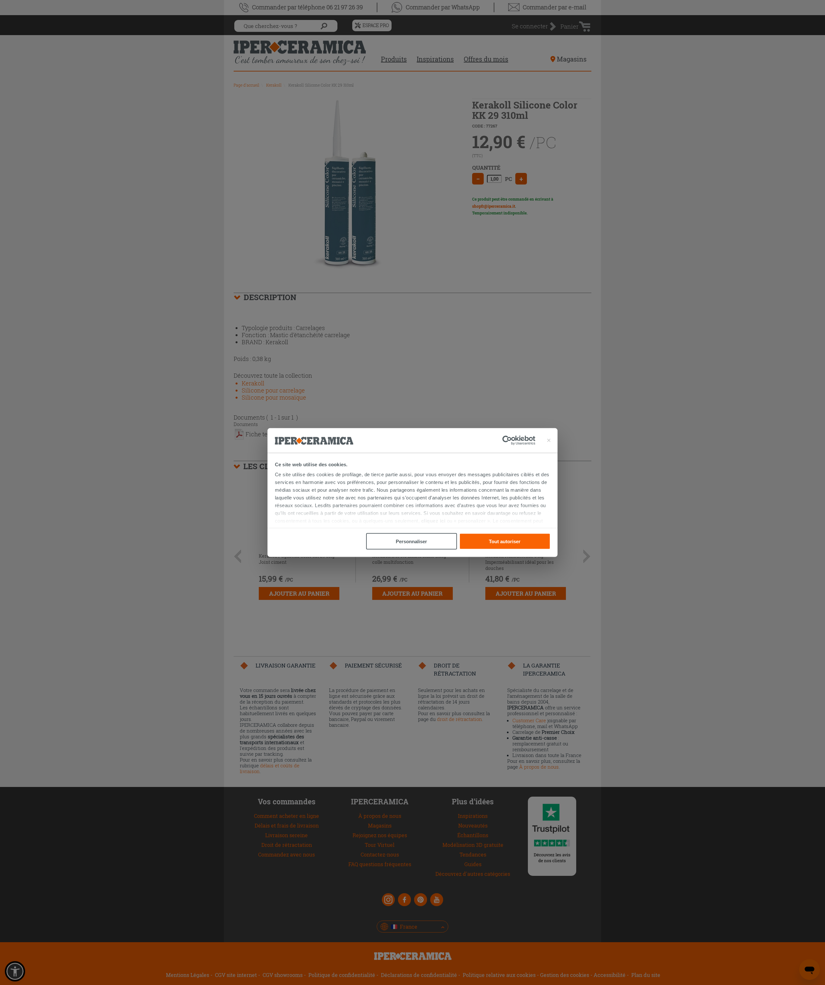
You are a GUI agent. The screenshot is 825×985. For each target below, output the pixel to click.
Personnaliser (411, 541)
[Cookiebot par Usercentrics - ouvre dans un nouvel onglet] (518, 440)
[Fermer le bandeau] (548, 440)
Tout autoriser (504, 541)
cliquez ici (433, 521)
